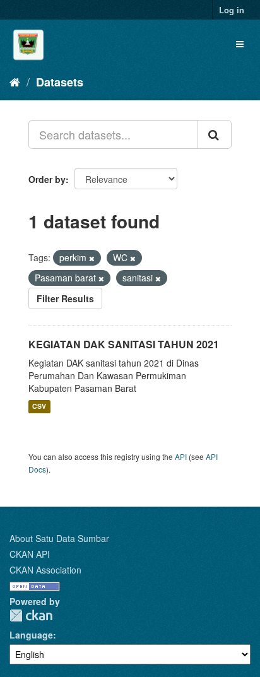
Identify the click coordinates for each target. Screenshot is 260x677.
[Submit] (215, 134)
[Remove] (92, 258)
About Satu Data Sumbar (59, 538)
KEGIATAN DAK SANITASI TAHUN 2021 (123, 344)
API (181, 456)
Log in (231, 10)
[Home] (14, 81)
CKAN (30, 615)
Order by (47, 179)
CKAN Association (45, 569)
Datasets (59, 82)
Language (31, 634)
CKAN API (29, 554)
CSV (39, 406)
